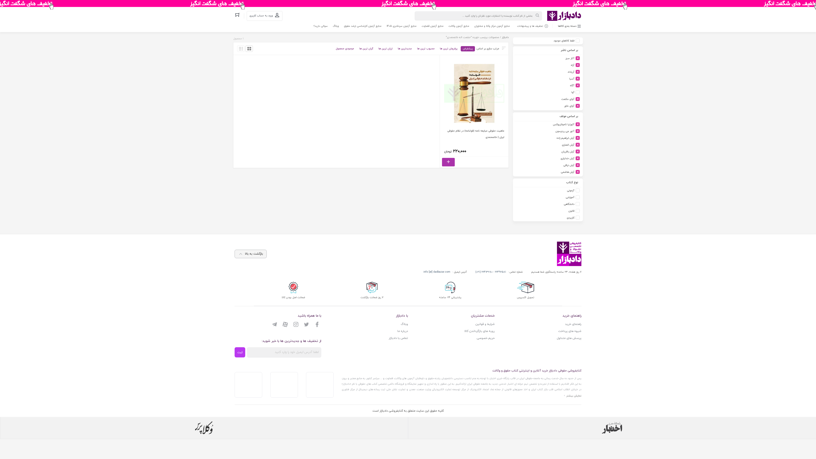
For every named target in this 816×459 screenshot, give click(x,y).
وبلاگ (336, 26)
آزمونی (570, 190)
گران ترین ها (366, 48)
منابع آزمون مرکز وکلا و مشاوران (492, 26)
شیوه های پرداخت (569, 331)
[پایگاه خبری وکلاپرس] (204, 427)
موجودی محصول (345, 48)
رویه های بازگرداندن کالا (479, 331)
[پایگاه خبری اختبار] (612, 427)
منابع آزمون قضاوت (432, 26)
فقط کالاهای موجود (564, 40)
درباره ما (402, 331)
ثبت (240, 352)
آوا (572, 92)
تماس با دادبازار (398, 338)
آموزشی (570, 197)
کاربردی (570, 218)
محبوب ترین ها (426, 48)
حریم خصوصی (486, 338)
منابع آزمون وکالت (459, 26)
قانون (571, 211)
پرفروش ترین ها (449, 48)
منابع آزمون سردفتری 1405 (401, 26)
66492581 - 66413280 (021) (490, 272)
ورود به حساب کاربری (261, 15)
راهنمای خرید (573, 324)
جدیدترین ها (405, 48)
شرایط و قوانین (485, 324)
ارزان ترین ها (385, 48)
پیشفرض (468, 48)
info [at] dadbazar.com (437, 272)
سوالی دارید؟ (320, 26)
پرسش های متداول (569, 338)
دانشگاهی (569, 204)
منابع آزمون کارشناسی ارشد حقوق (362, 26)
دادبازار (505, 37)
